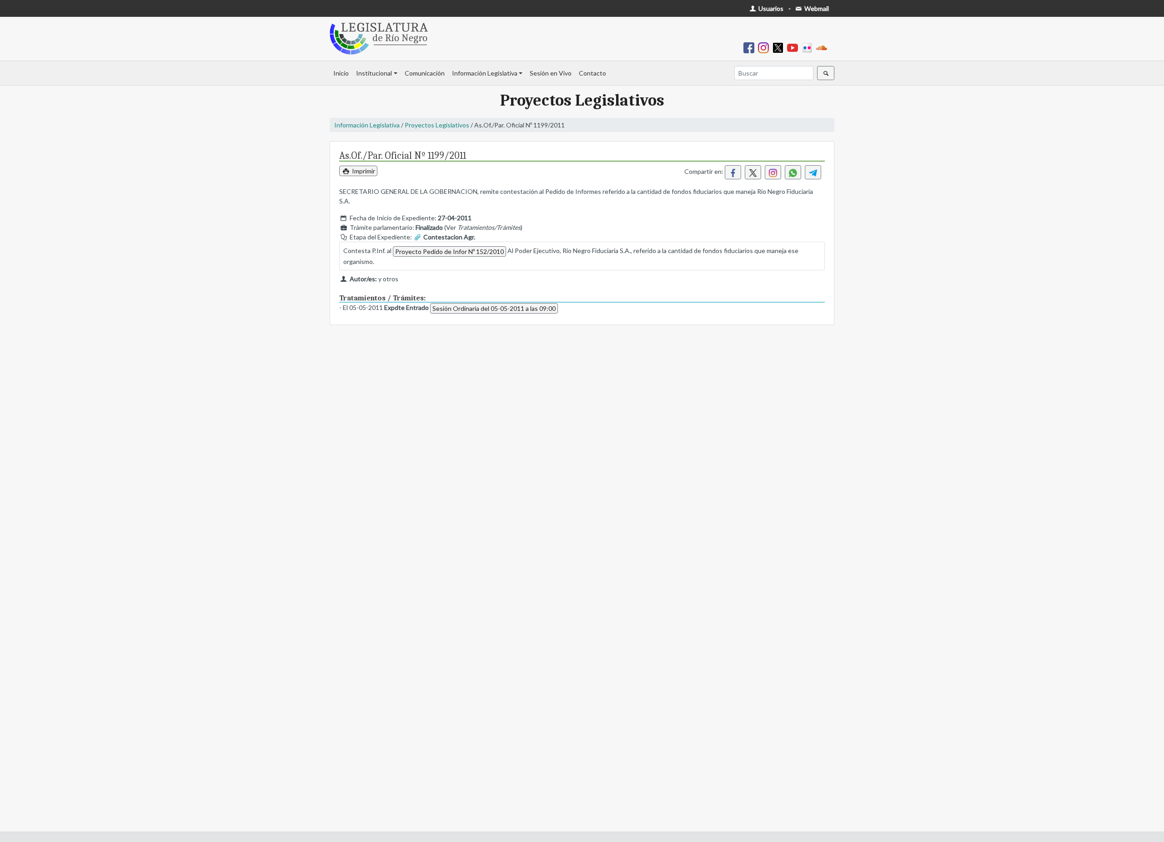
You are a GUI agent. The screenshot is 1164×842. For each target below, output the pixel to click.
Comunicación (425, 73)
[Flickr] (809, 47)
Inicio (341, 73)
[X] (780, 47)
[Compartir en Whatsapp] (793, 172)
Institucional (374, 73)
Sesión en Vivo (551, 73)
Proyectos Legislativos (437, 125)
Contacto (592, 73)
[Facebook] (750, 47)
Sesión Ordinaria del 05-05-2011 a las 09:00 (494, 308)
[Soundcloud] (823, 47)
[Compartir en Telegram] (813, 172)
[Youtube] (794, 47)
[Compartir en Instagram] (773, 172)
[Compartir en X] (753, 172)
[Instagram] (765, 47)
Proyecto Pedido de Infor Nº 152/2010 (449, 251)
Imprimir (363, 171)
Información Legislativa (484, 73)
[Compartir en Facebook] (733, 172)
